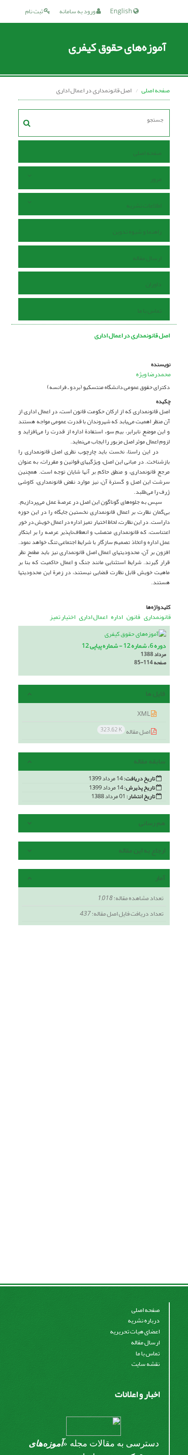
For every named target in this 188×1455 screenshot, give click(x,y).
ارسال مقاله (147, 258)
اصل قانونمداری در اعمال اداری (132, 335)
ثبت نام (34, 11)
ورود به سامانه (77, 11)
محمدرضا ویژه (153, 374)
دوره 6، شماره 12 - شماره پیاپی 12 (124, 646)
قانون (133, 617)
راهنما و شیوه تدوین (137, 231)
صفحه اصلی (155, 90)
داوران (154, 284)
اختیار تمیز (62, 617)
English (121, 11)
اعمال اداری (93, 617)
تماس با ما (149, 310)
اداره (117, 617)
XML (144, 714)
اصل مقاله (125, 731)
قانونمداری (157, 617)
